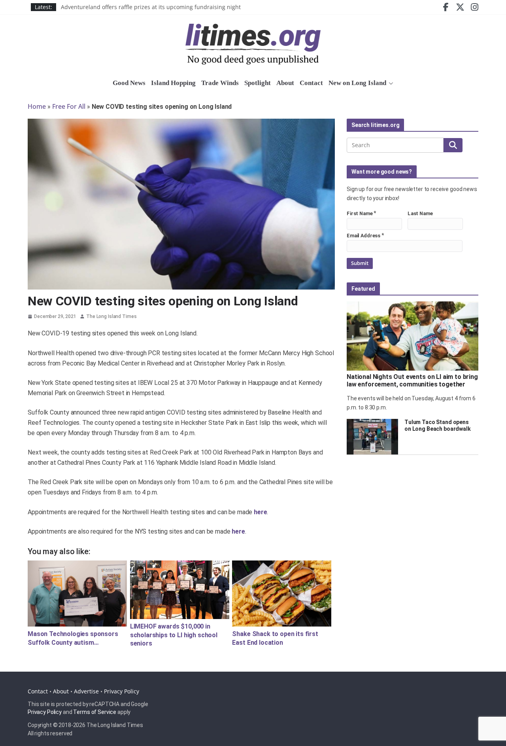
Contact (311, 83)
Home (37, 106)
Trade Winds (220, 83)
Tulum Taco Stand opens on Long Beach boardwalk (437, 425)
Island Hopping (173, 83)
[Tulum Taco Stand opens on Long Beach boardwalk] (372, 436)
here (260, 512)
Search (453, 145)
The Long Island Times (111, 316)
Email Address (363, 236)
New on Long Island (357, 83)
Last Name (420, 213)
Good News (129, 83)
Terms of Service (94, 712)
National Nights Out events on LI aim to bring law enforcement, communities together (412, 380)
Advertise (86, 691)
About (285, 83)
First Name (360, 213)
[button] (389, 83)
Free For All (68, 106)
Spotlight (257, 83)
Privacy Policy (121, 691)
